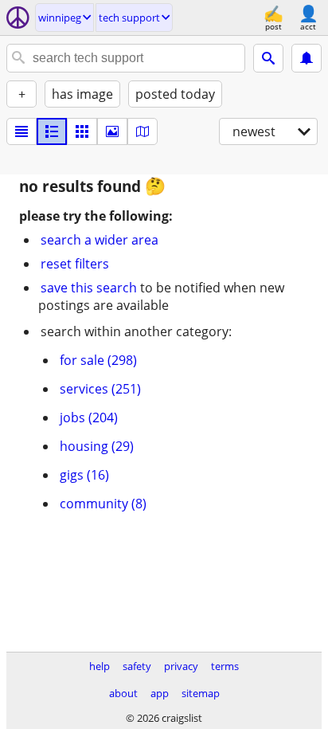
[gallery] (112, 131)
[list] (21, 131)
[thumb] (52, 131)
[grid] (82, 131)
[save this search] (306, 58)
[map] (142, 131)
